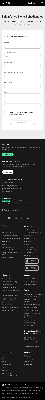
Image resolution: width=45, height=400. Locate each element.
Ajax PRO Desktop (29, 238)
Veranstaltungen (7, 364)
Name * (6, 43)
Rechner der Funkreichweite (32, 313)
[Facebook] (3, 217)
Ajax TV (26, 244)
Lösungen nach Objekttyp (9, 282)
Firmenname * (8, 82)
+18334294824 (9, 183)
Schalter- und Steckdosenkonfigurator (31, 317)
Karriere (4, 367)
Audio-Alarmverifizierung (31, 346)
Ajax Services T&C (7, 393)
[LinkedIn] (27, 217)
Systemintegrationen (8, 247)
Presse (4, 362)
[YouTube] (9, 217)
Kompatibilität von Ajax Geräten (33, 294)
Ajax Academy (28, 359)
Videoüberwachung (7, 233)
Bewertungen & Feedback (9, 376)
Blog (3, 356)
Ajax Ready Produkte (8, 250)
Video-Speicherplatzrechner (32, 304)
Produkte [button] (31, 3)
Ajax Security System (30, 230)
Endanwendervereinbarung (22, 393)
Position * (7, 92)
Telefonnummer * (9, 52)
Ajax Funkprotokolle (7, 257)
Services (4, 244)
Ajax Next (4, 370)
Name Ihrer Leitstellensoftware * (14, 72)
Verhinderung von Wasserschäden (7, 304)
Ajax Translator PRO (30, 247)
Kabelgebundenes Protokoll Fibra (10, 254)
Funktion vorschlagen (11, 210)
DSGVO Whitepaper (26, 388)
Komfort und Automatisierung (11, 238)
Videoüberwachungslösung (10, 295)
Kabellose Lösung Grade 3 (9, 287)
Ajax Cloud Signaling (30, 250)
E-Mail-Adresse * (9, 62)
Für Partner (27, 356)
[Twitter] (21, 217)
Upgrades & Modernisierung (10, 307)
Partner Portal (28, 362)
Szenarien (27, 255)
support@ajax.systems (11, 186)
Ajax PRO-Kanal (6, 373)
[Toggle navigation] (42, 3)
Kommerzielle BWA (7, 284)
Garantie (34, 393)
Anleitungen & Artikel (30, 279)
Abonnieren (7, 154)
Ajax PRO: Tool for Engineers (32, 233)
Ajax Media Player (29, 253)
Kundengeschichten (8, 279)
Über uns (4, 359)
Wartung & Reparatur (30, 282)
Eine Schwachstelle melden (10, 388)
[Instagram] (15, 217)
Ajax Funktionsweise (8, 310)
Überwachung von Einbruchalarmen (29, 338)
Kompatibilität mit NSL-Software (33, 297)
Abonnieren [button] (7, 172)
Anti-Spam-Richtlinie (35, 390)
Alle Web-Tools (28, 325)
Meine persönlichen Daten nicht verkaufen (14, 390)
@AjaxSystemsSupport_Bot (12, 188)
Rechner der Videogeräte (31, 307)
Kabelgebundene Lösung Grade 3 (11, 291)
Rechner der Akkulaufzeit (32, 310)
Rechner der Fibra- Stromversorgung (29, 322)
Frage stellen (8, 191)
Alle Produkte (6, 241)
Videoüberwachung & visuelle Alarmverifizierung (33, 343)
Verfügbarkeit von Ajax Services (31, 301)
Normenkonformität (30, 284)
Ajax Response (28, 241)
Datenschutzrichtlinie (21, 385)
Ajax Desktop (28, 235)
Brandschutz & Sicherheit (9, 235)
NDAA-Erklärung (38, 388)
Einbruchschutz (6, 230)
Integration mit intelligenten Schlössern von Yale (10, 299)
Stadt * (6, 102)
